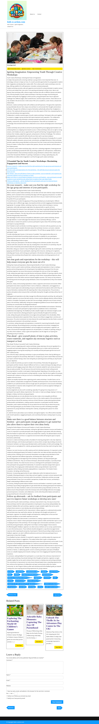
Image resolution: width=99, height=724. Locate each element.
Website (8, 685)
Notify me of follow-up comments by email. (19, 696)
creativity (43, 571)
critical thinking (54, 571)
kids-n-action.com (16, 22)
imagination (37, 577)
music (54, 577)
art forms (10, 571)
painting (10, 581)
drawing (17, 574)
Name (8, 675)
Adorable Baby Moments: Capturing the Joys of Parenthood (34, 622)
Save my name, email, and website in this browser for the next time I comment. (29, 691)
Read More (20, 646)
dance (9, 574)
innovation (47, 577)
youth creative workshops (52, 587)
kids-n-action (27, 69)
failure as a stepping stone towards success (19, 577)
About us (32, 14)
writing (40, 587)
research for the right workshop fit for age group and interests (24, 584)
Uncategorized (11, 65)
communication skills (32, 571)
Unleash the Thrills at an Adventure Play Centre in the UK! (54, 623)
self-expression (12, 587)
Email (8, 680)
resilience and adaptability (52, 584)
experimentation (47, 574)
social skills (22, 587)
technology (32, 587)
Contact (39, 14)
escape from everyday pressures (30, 574)
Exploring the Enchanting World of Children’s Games (14, 624)
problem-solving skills (34, 581)
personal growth (20, 581)
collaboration (19, 571)
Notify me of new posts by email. (16, 698)
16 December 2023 (15, 69)
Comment (9, 660)
